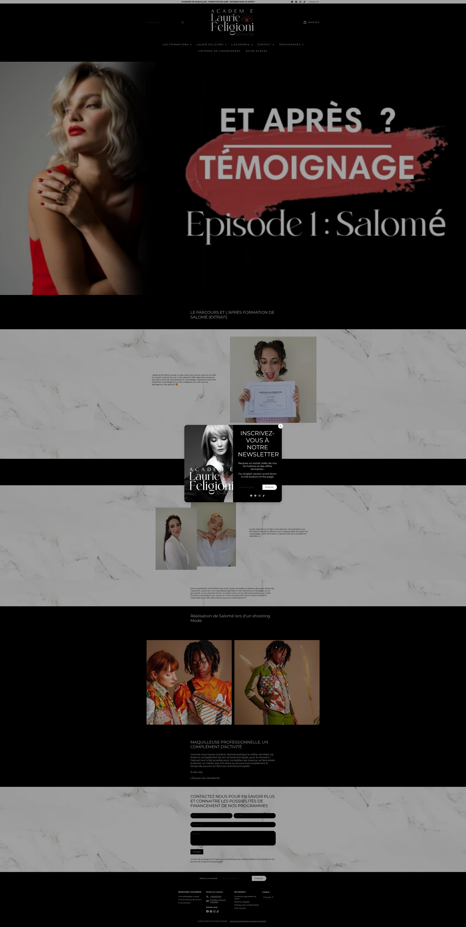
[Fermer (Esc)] (280, 426)
